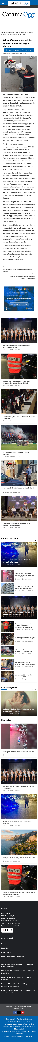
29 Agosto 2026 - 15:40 (15, 492)
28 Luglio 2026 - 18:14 (16, 713)
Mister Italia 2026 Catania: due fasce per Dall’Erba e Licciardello (16, 346)
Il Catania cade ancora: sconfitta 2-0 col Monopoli (23, 650)
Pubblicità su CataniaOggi (22, 1006)
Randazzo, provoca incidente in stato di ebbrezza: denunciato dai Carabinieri (16, 382)
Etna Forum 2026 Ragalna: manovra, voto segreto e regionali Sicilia (16, 524)
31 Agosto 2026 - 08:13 (15, 825)
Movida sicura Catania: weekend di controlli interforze (16, 978)
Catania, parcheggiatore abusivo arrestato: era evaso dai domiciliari (24, 575)
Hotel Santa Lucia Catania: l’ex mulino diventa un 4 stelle (25, 587)
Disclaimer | (30, 1036)
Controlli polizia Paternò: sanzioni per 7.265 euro (23, 676)
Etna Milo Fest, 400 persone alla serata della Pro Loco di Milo (25, 638)
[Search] (34, 2)
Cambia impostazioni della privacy (12, 956)
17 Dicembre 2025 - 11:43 (19, 53)
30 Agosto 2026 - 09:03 (15, 564)
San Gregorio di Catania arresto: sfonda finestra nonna (25, 663)
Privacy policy (6, 952)
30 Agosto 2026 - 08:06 (15, 421)
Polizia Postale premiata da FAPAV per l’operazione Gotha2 (22, 276)
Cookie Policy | (9, 1036)
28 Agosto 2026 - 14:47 (28, 679)
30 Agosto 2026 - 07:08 (15, 456)
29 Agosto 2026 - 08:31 (15, 528)
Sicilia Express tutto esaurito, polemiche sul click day (17, 269)
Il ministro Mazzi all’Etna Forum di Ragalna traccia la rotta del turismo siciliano (17, 559)
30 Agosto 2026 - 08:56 (15, 385)
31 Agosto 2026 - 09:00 (15, 349)
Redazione (7, 53)
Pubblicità (4, 948)
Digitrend (17, 1029)
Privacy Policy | (20, 1036)
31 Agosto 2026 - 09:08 (28, 579)
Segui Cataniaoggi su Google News (19, 50)
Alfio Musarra (7, 713)
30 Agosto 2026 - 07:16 (28, 590)
